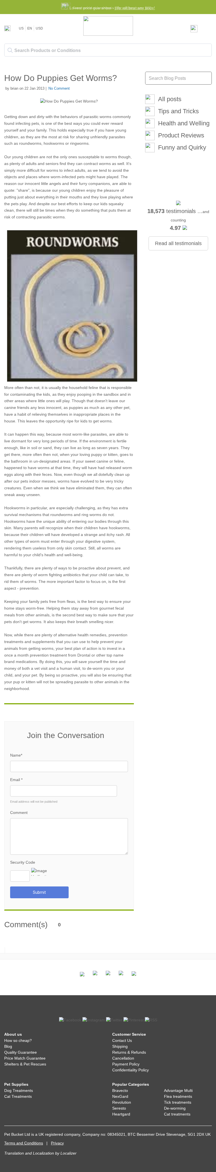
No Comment (59, 88)
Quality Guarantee (20, 1052)
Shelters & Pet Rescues (25, 1064)
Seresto (119, 1108)
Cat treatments (177, 1114)
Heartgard (121, 1114)
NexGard (120, 1096)
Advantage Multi (178, 1090)
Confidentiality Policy (130, 1070)
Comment (19, 812)
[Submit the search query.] (10, 50)
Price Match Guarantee (25, 1058)
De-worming (175, 1108)
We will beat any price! (135, 8)
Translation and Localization (29, 1153)
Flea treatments (178, 1096)
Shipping (120, 1046)
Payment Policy (126, 1064)
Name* (16, 755)
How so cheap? (18, 1040)
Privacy (57, 1143)
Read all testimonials (178, 243)
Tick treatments (177, 1102)
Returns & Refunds (129, 1052)
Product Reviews (181, 135)
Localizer (68, 1153)
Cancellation (123, 1058)
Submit (39, 892)
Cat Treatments (18, 1096)
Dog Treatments (18, 1090)
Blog (8, 1046)
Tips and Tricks (178, 111)
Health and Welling (184, 123)
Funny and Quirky (182, 147)
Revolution (121, 1102)
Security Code (22, 862)
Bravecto (120, 1090)
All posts (169, 99)
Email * (16, 779)
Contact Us (122, 1040)
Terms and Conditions (23, 1143)
